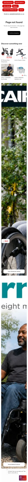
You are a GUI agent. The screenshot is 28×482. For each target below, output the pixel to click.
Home (21, 9)
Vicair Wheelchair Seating (14, 271)
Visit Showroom (8, 2)
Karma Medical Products (14, 464)
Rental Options (20, 2)
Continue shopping (14, 33)
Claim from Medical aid (10, 9)
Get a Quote (7, 6)
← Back (5, 241)
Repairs (15, 6)
